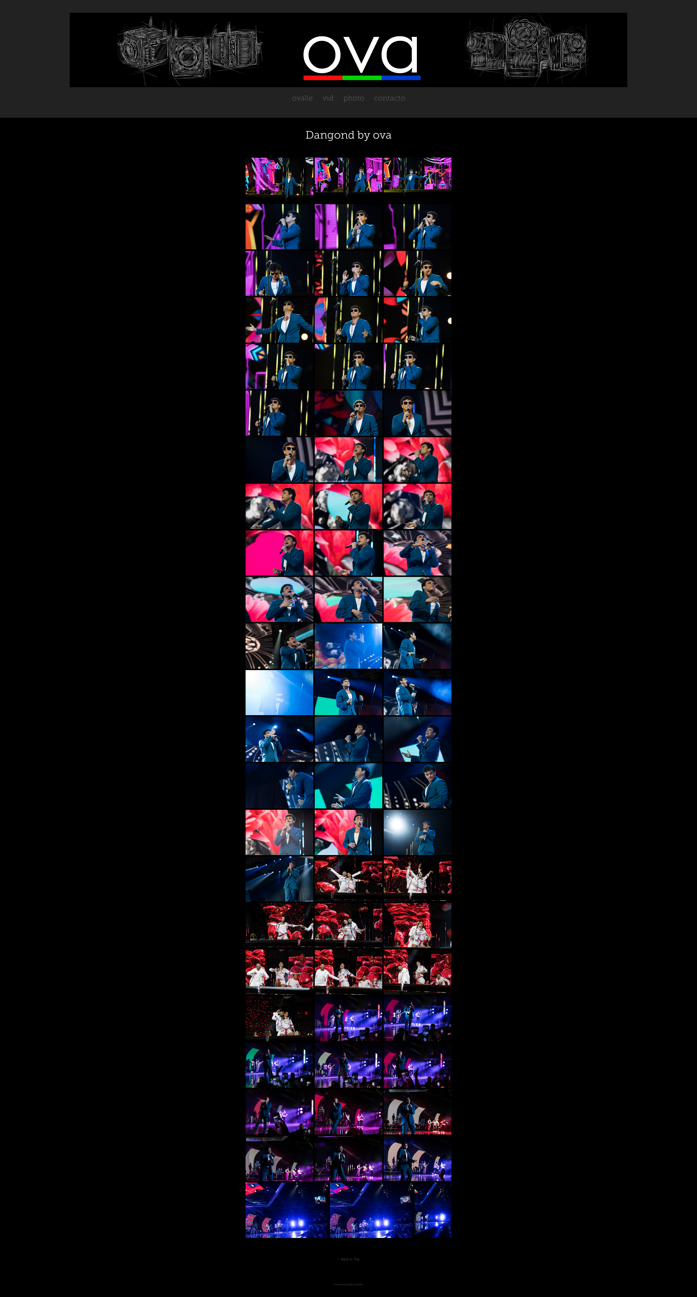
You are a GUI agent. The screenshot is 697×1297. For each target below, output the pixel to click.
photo (353, 98)
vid (328, 98)
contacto (389, 98)
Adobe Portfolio (355, 1284)
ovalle (302, 98)
